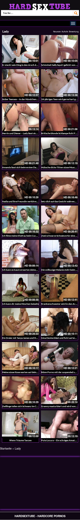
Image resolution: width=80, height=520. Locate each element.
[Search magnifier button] (76, 13)
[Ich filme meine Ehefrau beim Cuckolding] (20, 219)
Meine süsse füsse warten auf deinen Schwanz (25, 372)
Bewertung (74, 31)
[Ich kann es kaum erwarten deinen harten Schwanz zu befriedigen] (20, 254)
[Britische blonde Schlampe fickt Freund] (59, 117)
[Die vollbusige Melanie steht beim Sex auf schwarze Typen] (59, 254)
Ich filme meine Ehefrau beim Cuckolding (23, 235)
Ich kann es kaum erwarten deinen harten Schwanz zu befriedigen (35, 269)
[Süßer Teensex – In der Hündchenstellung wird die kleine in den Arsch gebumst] (20, 83)
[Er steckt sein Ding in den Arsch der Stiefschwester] (20, 49)
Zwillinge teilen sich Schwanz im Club (21, 406)
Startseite (6, 448)
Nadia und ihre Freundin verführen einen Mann (26, 201)
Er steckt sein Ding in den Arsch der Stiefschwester (28, 64)
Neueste (57, 31)
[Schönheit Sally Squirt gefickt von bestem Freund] (59, 49)
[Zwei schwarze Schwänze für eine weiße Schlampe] (59, 219)
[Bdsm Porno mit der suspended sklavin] (59, 356)
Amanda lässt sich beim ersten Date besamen (25, 167)
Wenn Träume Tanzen (20, 440)
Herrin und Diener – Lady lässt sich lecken (23, 133)
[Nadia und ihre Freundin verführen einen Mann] (20, 185)
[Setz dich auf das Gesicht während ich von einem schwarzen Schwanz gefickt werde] (59, 185)
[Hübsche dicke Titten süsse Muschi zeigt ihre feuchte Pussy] (59, 151)
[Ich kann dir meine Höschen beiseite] (20, 288)
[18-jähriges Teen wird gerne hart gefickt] (59, 83)
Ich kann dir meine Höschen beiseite (20, 303)
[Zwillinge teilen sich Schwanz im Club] (20, 390)
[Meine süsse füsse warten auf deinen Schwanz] (20, 356)
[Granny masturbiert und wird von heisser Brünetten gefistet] (59, 390)
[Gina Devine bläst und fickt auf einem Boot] (59, 322)
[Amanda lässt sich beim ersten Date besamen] (20, 151)
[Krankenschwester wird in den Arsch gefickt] (59, 288)
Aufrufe (65, 31)
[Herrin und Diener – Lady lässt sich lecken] (20, 117)
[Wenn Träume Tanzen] (20, 424)
